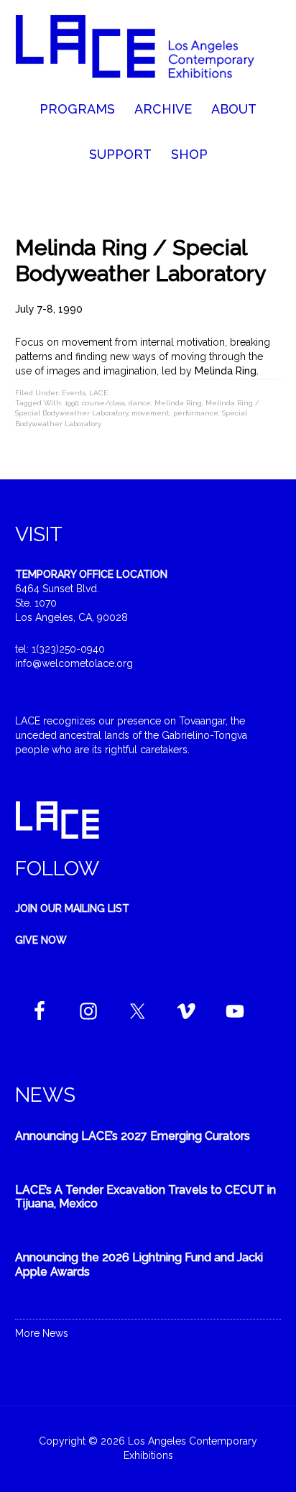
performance (195, 413)
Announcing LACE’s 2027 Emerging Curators (132, 1136)
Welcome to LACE (148, 50)
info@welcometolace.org (74, 663)
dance (140, 403)
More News (41, 1333)
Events (73, 393)
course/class (103, 403)
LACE (98, 393)
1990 (71, 403)
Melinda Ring (178, 403)
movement (150, 413)
